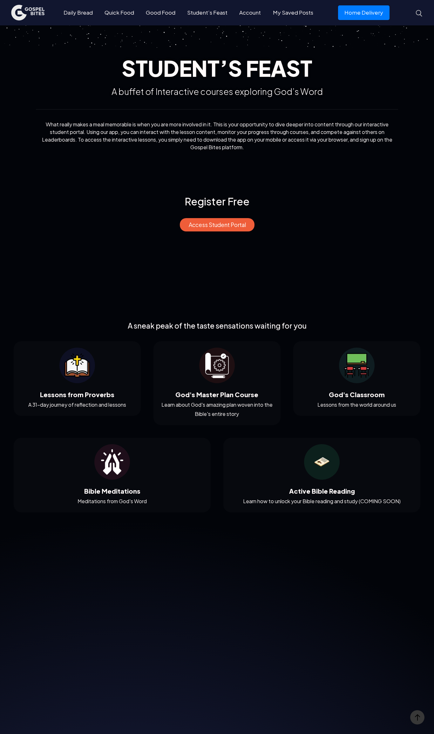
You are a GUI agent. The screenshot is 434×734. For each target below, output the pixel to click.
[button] (217, 224)
